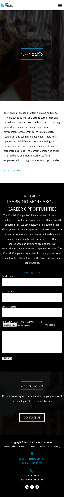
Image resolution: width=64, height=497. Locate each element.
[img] (7, 5)
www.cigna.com (12, 170)
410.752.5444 (32, 475)
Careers (31, 446)
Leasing (56, 446)
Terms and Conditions (14, 446)
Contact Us (32, 417)
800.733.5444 (36, 480)
